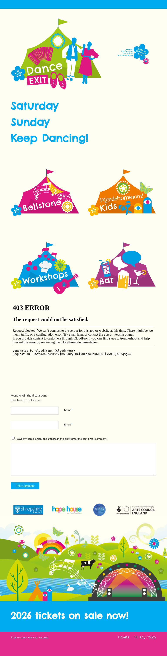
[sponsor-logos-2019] (83, 509)
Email (68, 424)
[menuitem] (123, 637)
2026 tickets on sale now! (69, 615)
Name (68, 410)
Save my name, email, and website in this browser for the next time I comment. (62, 439)
